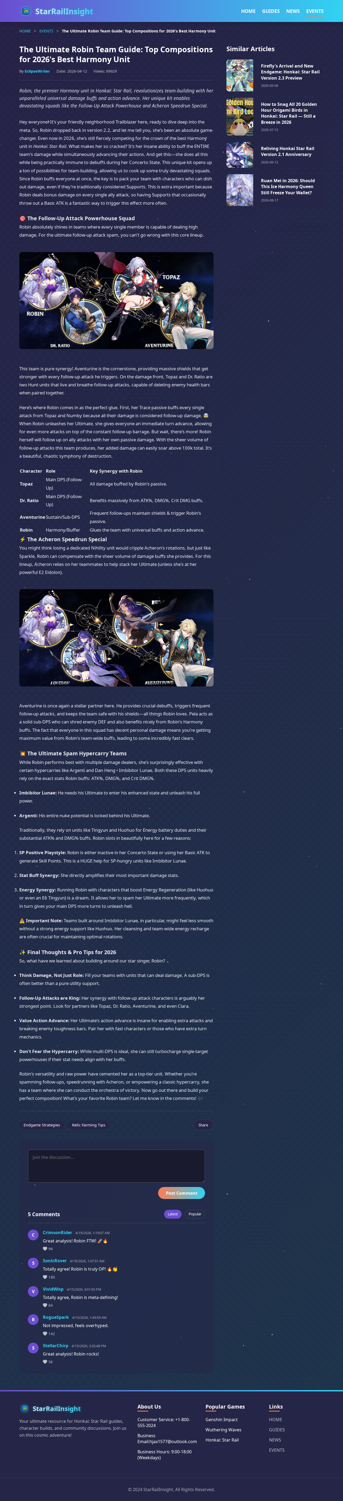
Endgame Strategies (42, 1124)
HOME (248, 11)
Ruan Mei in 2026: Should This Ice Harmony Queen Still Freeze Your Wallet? (288, 187)
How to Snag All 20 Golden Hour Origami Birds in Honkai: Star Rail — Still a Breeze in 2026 (289, 113)
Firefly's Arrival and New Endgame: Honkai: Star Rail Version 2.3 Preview (290, 72)
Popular (195, 1214)
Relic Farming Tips (88, 1124)
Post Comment (181, 1193)
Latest (173, 1214)
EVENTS (315, 11)
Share (203, 1125)
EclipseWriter (37, 71)
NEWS (293, 11)
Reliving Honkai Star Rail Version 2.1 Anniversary (287, 151)
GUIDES (271, 11)
